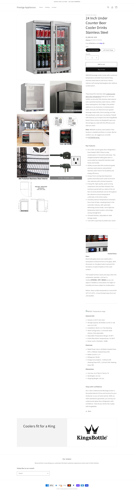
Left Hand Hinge (108, 50)
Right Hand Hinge (93, 50)
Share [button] (89, 411)
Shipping (88, 40)
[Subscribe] (48, 473)
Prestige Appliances (64, 488)
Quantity (88, 54)
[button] (108, 7)
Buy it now (101, 69)
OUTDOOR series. (94, 137)
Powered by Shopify (73, 488)
